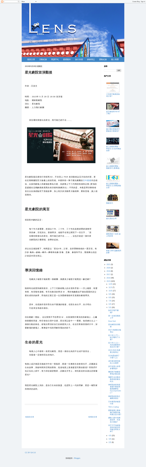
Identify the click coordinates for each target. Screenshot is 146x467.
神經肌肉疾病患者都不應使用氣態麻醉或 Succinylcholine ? (114, 389)
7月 (110, 301)
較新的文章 (29, 417)
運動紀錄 (103, 59)
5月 (110, 307)
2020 (109, 268)
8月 (110, 297)
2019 (109, 271)
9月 (110, 294)
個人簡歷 (115, 59)
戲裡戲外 (67, 59)
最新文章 (31, 59)
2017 (109, 274)
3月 (110, 439)
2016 (109, 278)
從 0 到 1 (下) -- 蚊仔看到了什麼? (114, 337)
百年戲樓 (87, 180)
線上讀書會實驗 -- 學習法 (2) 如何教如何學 (113, 148)
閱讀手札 (55, 59)
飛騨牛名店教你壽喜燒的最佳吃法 (114, 379)
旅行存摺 (79, 59)
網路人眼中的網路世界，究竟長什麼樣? (114, 420)
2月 (110, 442)
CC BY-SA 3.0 (30, 453)
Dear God (112, 321)
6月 (110, 304)
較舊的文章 (92, 417)
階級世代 (109, 203)
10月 (111, 291)
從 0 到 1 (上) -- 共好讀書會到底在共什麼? (114, 345)
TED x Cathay (113, 407)
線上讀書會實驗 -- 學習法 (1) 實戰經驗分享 (113, 186)
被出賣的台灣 (111, 218)
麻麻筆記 (91, 59)
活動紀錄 (43, 59)
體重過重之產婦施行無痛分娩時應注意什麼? (114, 412)
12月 (111, 284)
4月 (110, 435)
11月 (110, 287)
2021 (109, 264)
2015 (109, 281)
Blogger (77, 458)
